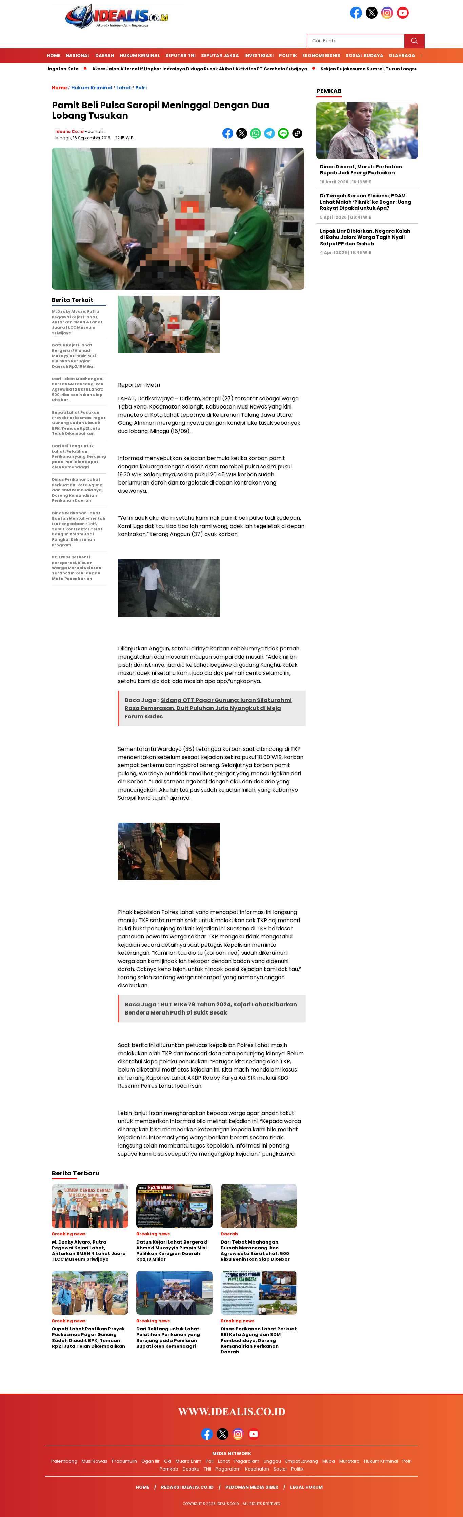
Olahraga (402, 55)
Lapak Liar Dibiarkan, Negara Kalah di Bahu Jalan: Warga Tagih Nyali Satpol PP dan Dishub (365, 237)
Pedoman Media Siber (251, 1487)
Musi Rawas (94, 1461)
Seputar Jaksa (220, 55)
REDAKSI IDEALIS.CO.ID (187, 1487)
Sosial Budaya (364, 55)
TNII (207, 1469)
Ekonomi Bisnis (321, 55)
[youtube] (404, 17)
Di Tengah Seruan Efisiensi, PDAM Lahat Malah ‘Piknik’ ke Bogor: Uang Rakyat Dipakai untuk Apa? (365, 201)
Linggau (272, 1461)
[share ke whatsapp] (257, 137)
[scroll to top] (443, 1506)
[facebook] (357, 17)
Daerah (104, 55)
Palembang (64, 1461)
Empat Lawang (301, 1461)
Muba (328, 1461)
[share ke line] (285, 137)
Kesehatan (257, 1469)
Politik (288, 55)
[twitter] (373, 17)
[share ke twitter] (243, 137)
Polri (141, 87)
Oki (167, 1461)
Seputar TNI (180, 55)
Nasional (78, 55)
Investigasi (259, 55)
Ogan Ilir (150, 1461)
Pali (210, 1461)
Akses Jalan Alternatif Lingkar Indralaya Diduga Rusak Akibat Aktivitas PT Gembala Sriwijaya (165, 69)
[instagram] (388, 17)
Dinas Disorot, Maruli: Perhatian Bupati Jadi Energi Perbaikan (361, 169)
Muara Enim (188, 1461)
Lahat (123, 87)
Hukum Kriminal (140, 55)
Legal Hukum (306, 1487)
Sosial (280, 1469)
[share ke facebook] (229, 137)
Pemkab (169, 1469)
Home (53, 55)
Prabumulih (124, 1461)
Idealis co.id (69, 131)
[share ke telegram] (271, 137)
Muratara (349, 1461)
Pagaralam (246, 1461)
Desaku (191, 1469)
